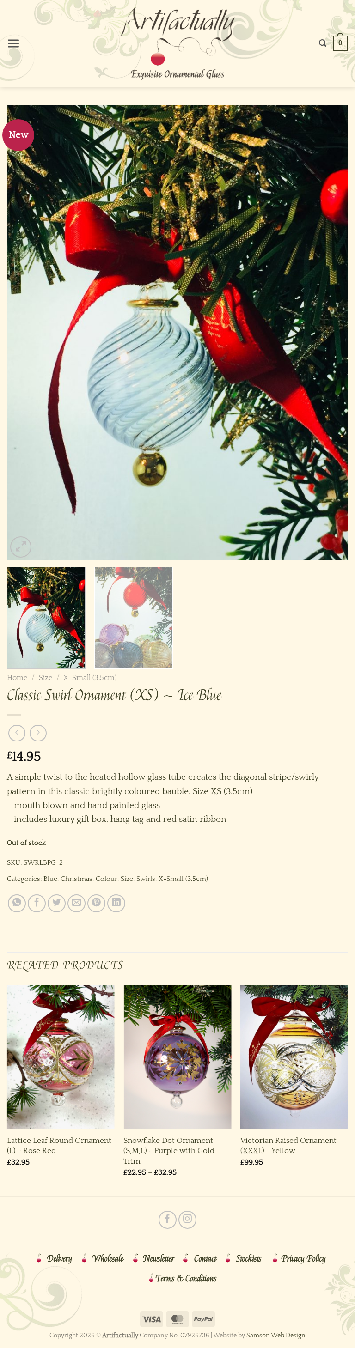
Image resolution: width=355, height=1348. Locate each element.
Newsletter (158, 1258)
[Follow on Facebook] (168, 1220)
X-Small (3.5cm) (89, 678)
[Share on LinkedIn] (116, 903)
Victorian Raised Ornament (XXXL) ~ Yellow (288, 1145)
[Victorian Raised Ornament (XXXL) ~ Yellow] (294, 1057)
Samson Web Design (276, 1335)
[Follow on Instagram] (187, 1220)
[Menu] (13, 43)
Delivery (59, 1258)
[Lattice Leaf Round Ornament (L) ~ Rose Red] (61, 1057)
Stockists (249, 1258)
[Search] (322, 43)
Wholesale (107, 1258)
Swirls (145, 879)
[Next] (329, 332)
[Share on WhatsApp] (17, 903)
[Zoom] (20, 547)
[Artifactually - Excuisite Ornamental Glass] (177, 43)
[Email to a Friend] (76, 903)
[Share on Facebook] (37, 903)
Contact (205, 1258)
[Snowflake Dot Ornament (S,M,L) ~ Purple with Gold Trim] (177, 1057)
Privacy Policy (304, 1258)
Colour (106, 879)
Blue (50, 879)
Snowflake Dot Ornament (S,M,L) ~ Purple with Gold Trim (168, 1151)
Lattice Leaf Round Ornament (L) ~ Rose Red (59, 1145)
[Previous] (25, 332)
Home (17, 678)
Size (45, 678)
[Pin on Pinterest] (96, 903)
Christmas (76, 879)
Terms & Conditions (186, 1278)
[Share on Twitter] (57, 903)
